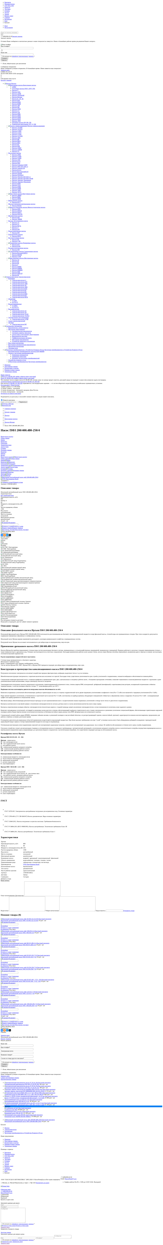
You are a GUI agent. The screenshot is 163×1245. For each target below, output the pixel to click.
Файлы (3, 474)
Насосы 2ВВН (16, 195)
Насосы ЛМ (16, 105)
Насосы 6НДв (16, 226)
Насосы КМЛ (16, 102)
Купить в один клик (21, 1225)
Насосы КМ (16, 100)
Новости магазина (9, 400)
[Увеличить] (19, 477)
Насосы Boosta (17, 205)
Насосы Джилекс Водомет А (21, 177)
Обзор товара (5, 458)
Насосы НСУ (16, 202)
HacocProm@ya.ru (70, 1179)
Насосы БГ (15, 261)
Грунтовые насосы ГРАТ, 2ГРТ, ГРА (23, 88)
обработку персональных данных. (23, 56)
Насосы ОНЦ (16, 109)
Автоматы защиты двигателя (21, 333)
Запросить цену (17, 1241)
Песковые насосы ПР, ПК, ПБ (21, 122)
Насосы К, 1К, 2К (17, 99)
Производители (10, 4)
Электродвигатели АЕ (19, 285)
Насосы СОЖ (16, 256)
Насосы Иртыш (17, 97)
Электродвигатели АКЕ (20, 287)
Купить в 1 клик (18, 526)
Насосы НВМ (16, 199)
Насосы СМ (16, 112)
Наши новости (5, 375)
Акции (7, 14)
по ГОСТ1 (15, 307)
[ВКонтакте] (2, 535)
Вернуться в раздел (7, 457)
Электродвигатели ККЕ (19, 294)
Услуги (7, 12)
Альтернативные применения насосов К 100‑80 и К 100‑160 (20, 381)
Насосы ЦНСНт (17, 214)
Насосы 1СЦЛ (16, 133)
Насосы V (15, 90)
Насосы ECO (16, 161)
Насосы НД (16, 244)
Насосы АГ (15, 260)
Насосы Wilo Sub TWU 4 (20, 166)
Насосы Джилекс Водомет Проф (22, 178)
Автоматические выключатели (22, 331)
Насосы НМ (16, 146)
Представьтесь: (100, 910)
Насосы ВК (15, 139)
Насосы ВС (15, 144)
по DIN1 (15, 305)
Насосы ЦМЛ (16, 117)
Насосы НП (16, 233)
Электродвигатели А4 (19, 311)
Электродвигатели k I (19, 280)
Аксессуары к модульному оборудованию (25, 334)
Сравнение (15, 927)
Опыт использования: (8, 895)
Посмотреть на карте (42, 1183)
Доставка (7, 9)
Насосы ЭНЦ (16, 121)
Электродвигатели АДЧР (20, 319)
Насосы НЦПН (17, 255)
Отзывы (7, 11)
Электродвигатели (11, 1129)
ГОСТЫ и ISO (9, 6)
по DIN (14, 300)
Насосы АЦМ (16, 94)
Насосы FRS (16, 163)
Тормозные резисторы (19, 356)
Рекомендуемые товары (12, 370)
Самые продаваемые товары (10, 1078)
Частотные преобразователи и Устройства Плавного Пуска (24, 1133)
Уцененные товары (11, 371)
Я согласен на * (19, 1224)
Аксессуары (4, 467)
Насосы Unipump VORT (20, 165)
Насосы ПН (16, 250)
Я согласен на (19, 56)
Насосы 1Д (15, 222)
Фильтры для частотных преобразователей (26, 358)
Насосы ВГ (15, 263)
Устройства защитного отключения (23, 341)
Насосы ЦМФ (16, 188)
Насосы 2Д (15, 224)
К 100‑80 (11, 383)
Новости (7, 7)
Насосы (7, 1128)
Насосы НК (16, 107)
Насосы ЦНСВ (17, 211)
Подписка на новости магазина (11, 393)
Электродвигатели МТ (19, 324)
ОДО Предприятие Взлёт (31, 864)
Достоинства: (19, 895)
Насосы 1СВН (16, 131)
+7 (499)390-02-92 (6, 1191)
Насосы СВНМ (17, 149)
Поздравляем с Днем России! (10, 385)
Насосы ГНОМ (17, 173)
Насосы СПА (16, 185)
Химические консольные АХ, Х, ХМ (24, 124)
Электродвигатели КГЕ (19, 289)
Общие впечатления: (52, 910)
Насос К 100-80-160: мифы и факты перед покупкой (17, 378)
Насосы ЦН (16, 229)
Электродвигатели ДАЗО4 (20, 316)
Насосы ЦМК (16, 187)
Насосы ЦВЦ (16, 116)
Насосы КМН (16, 104)
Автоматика (8, 1131)
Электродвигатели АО (19, 312)
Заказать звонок (17, 36)
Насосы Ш (15, 275)
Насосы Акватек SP (18, 168)
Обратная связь (6, 1189)
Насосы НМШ (16, 266)
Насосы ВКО (16, 141)
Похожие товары (6, 470)
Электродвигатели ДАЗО (20, 314)
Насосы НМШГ (17, 268)
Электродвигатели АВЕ (20, 283)
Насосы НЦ (16, 217)
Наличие (3, 472)
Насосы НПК (16, 183)
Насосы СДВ (16, 241)
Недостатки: (5, 910)
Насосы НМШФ (17, 270)
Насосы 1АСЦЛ (17, 129)
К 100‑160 (19, 383)
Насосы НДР (16, 246)
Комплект (4, 462)
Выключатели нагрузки (19, 336)
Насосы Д (15, 227)
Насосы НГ (15, 239)
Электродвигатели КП (19, 295)
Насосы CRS (16, 160)
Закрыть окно (5, 70)
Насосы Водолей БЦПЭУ (20, 172)
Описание (4, 463)
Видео (3, 475)
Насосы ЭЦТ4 (16, 192)
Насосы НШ (16, 272)
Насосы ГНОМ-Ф (17, 175)
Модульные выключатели (20, 339)
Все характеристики (7, 495)
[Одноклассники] (4, 535)
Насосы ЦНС (16, 209)
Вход (6, 26)
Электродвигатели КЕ (19, 290)
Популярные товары (11, 366)
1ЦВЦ (14, 87)
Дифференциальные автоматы (22, 338)
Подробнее (4, 926)
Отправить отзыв (128, 910)
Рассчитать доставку (22, 529)
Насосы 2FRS (16, 155)
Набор (3, 460)
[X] (10, 535)
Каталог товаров (6, 80)
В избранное (5, 929)
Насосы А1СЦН (17, 136)
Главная (7, 17)
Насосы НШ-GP (17, 273)
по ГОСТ (15, 302)
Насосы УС (15, 151)
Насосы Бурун (16, 170)
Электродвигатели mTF (19, 282)
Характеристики (6, 465)
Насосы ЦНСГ (17, 212)
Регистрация (9, 27)
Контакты (8, 2)
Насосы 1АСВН (17, 127)
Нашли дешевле (18, 528)
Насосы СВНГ (16, 148)
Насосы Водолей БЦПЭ (19, 253)
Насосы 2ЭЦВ (16, 156)
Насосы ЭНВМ (17, 219)
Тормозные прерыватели (20, 355)
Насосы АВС (16, 138)
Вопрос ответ (9, 16)
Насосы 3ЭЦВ (16, 158)
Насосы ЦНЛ (16, 119)
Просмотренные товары (8, 1079)
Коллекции (8, 19)
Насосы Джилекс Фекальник (21, 182)
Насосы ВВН (16, 197)
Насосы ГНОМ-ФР (18, 95)
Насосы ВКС (16, 143)
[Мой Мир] (7, 535)
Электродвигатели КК (19, 292)
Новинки (7, 365)
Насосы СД (15, 110)
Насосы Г (15, 265)
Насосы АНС (16, 92)
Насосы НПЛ (16, 236)
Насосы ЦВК (16, 114)
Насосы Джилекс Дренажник (21, 180)
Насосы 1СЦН (16, 134)
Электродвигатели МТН (20, 297)
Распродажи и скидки (12, 368)
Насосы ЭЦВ (16, 190)
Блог (6, 21)
